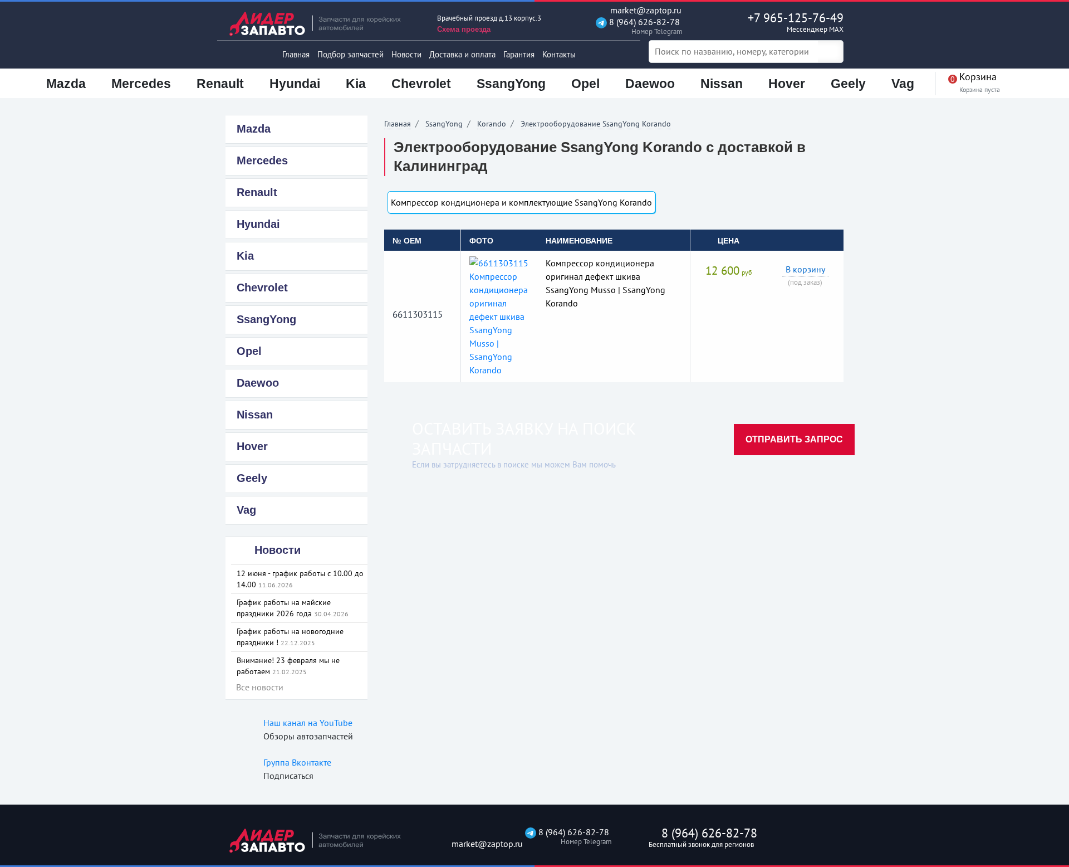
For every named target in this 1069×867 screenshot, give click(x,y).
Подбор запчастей (350, 54)
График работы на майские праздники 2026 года (293, 607)
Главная (296, 54)
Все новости (259, 687)
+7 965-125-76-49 (796, 22)
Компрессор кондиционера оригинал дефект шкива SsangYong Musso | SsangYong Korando (605, 283)
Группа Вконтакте (297, 762)
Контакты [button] (559, 54)
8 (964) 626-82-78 (643, 26)
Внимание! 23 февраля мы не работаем (288, 665)
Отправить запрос (794, 439)
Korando (491, 124)
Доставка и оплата (462, 54)
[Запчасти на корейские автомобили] (322, 23)
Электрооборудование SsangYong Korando (596, 124)
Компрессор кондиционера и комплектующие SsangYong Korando (521, 202)
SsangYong (444, 124)
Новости (406, 54)
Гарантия (518, 54)
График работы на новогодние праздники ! (290, 636)
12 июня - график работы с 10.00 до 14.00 (300, 579)
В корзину (805, 269)
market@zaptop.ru (644, 10)
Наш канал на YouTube (307, 722)
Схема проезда (464, 29)
